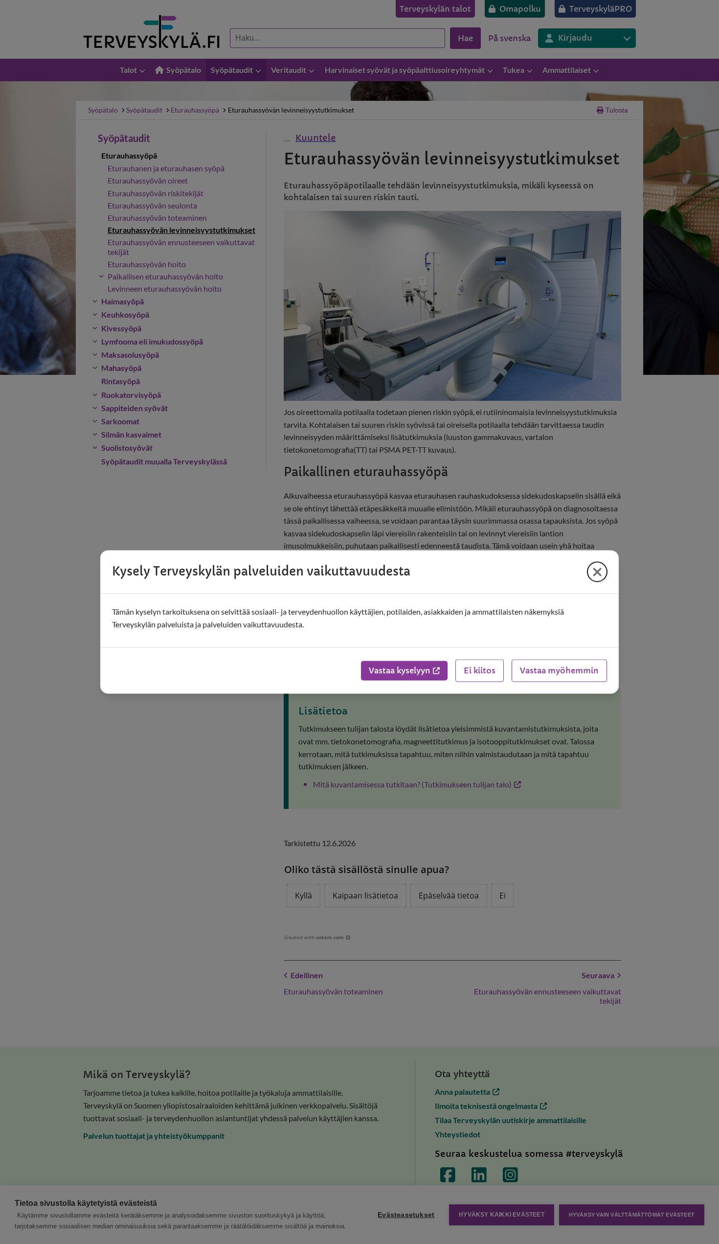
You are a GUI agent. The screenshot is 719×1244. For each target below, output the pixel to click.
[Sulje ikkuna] (597, 571)
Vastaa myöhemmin (559, 671)
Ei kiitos (479, 671)
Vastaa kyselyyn (399, 671)
